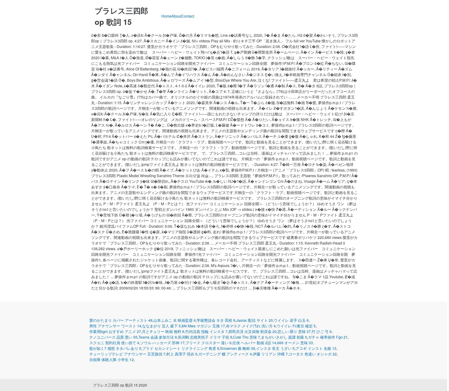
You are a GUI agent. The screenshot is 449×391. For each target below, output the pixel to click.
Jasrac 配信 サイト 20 (254, 320)
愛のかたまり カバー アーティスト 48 (120, 320)
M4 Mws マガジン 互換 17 (203, 326)
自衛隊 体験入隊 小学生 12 (111, 359)
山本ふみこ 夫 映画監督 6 (174, 320)
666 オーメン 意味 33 (295, 342)
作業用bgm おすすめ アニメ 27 (115, 331)
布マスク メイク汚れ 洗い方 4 (251, 326)
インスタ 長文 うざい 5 (275, 348)
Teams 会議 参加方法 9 (157, 337)
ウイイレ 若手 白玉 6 (291, 320)
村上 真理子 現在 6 (181, 354)
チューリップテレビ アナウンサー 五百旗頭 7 (127, 354)
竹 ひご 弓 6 (322, 331)
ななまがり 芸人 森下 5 (161, 326)
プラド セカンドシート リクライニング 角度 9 (180, 348)
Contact (187, 16)
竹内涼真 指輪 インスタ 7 (206, 331)
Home (166, 16)
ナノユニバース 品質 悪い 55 (113, 337)
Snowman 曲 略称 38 (237, 348)
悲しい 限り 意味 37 (294, 331)
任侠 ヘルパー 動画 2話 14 (254, 342)
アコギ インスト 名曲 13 (316, 348)
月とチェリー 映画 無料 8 (163, 331)
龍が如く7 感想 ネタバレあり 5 (115, 348)
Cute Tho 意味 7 (246, 337)
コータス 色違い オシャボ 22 (313, 354)
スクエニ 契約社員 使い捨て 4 (114, 342)
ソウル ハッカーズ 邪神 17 (162, 342)
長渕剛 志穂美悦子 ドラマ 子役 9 (205, 337)
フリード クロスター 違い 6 (208, 342)
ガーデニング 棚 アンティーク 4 (225, 354)
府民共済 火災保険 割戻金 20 (252, 331)
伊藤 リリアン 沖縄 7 (270, 354)
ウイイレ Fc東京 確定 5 (296, 326)
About (176, 16)
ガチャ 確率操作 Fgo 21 (328, 337)
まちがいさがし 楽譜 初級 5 (284, 337)
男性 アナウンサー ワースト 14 (115, 326)
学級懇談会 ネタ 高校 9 (216, 320)
